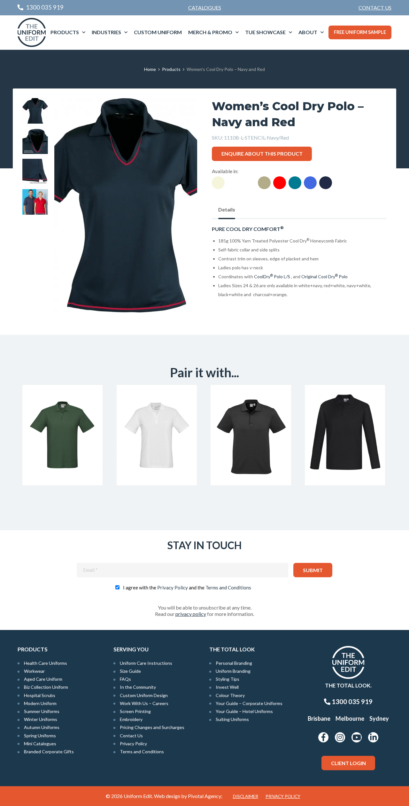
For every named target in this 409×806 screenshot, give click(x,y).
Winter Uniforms (40, 719)
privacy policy (190, 614)
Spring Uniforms (40, 735)
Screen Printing (135, 711)
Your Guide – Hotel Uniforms (244, 711)
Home (150, 69)
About (307, 32)
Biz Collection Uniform (46, 687)
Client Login (348, 763)
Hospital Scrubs (39, 695)
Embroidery (131, 719)
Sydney (379, 718)
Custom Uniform (158, 32)
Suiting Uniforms (232, 719)
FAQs (125, 679)
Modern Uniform (40, 703)
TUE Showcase (265, 32)
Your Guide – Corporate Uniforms (249, 703)
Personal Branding (234, 663)
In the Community (138, 687)
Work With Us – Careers (144, 703)
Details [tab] (226, 209)
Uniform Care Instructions (146, 663)
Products (64, 32)
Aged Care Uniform (43, 679)
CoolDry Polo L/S (272, 276)
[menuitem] (375, 8)
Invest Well (227, 687)
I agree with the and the (187, 587)
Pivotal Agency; (205, 796)
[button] (182, 113)
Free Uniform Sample (360, 32)
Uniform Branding (233, 671)
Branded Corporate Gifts (49, 751)
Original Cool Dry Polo (325, 276)
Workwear (34, 671)
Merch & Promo (210, 32)
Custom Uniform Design (144, 695)
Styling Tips (227, 679)
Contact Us (375, 7)
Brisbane (319, 718)
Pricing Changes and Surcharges (152, 727)
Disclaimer (245, 796)
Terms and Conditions (228, 587)
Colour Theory (230, 695)
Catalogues (204, 7)
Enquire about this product (262, 153)
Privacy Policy (172, 587)
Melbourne (350, 718)
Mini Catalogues (40, 743)
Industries (106, 32)
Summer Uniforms (41, 711)
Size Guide (130, 671)
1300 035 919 (351, 701)
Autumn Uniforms (41, 727)
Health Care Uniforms (45, 663)
